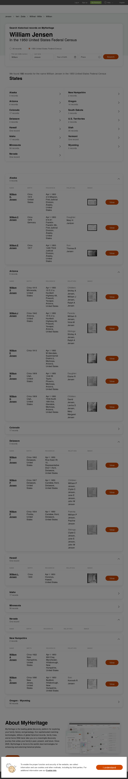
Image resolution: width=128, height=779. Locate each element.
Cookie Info (51, 770)
